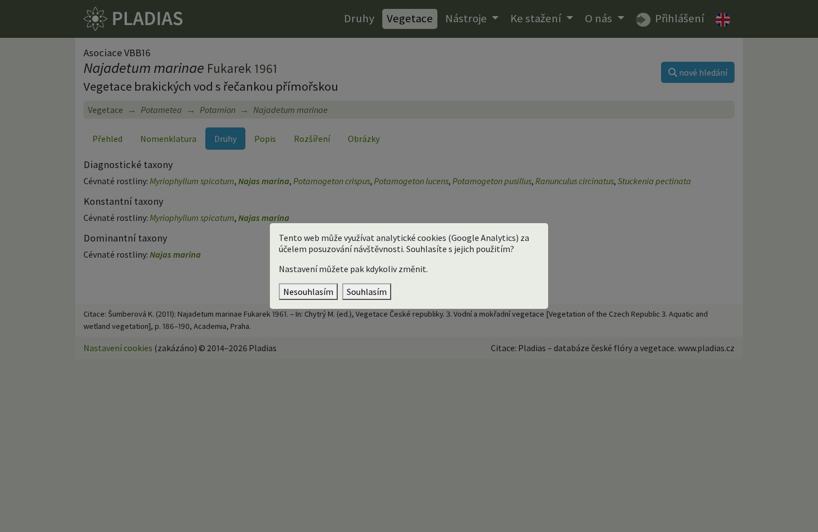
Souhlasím (367, 291)
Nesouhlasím (308, 291)
